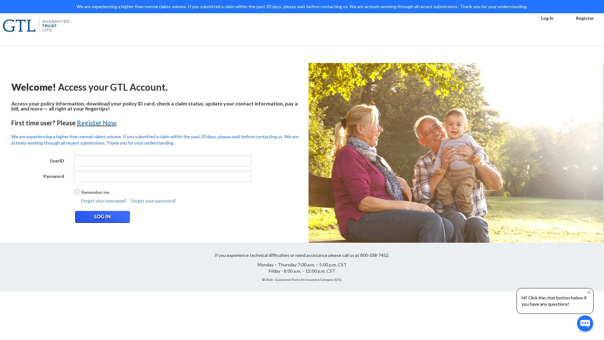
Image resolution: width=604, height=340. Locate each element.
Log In (547, 18)
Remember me (95, 192)
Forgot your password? (153, 200)
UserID (57, 160)
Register (585, 18)
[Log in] (104, 217)
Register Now (96, 123)
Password (53, 176)
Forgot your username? (103, 200)
